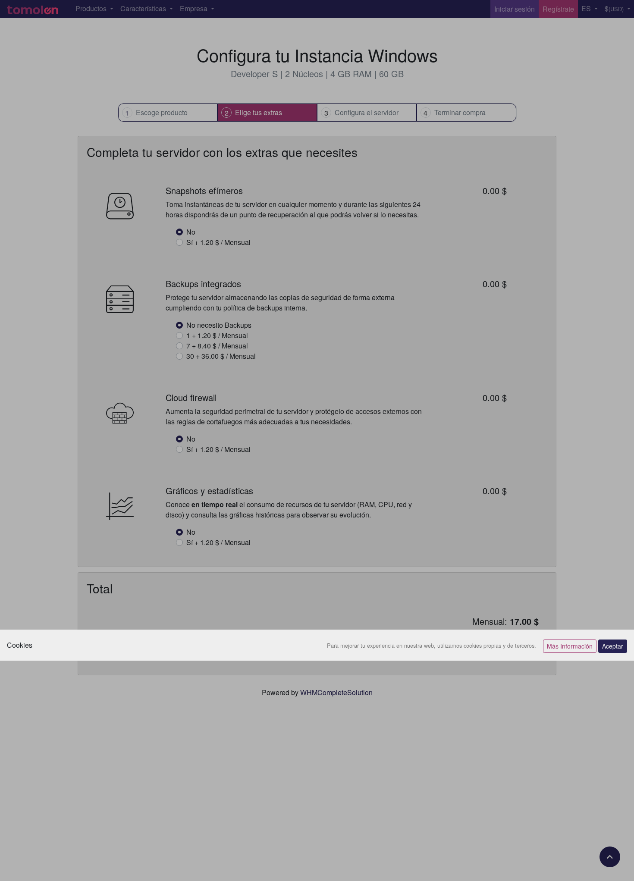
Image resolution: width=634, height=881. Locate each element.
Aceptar (612, 646)
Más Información (570, 646)
